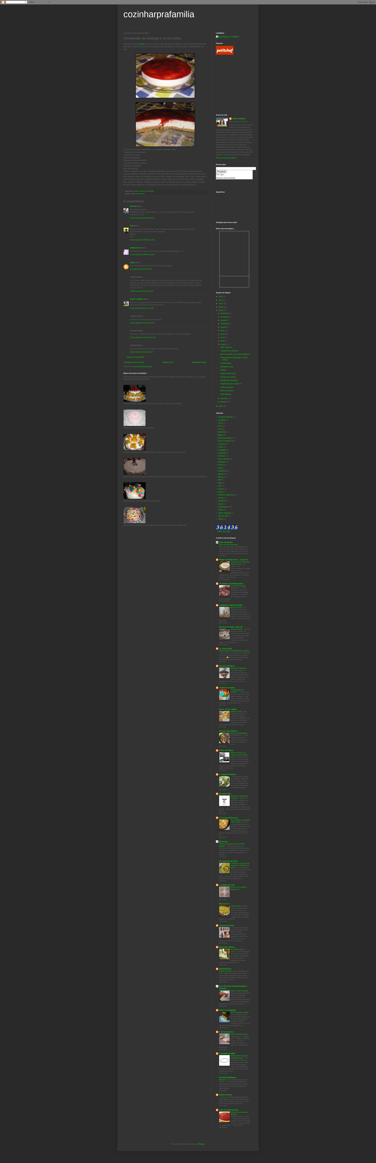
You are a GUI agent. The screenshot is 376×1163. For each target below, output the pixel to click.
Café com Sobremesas (228, 1110)
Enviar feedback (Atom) (142, 367)
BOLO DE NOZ (236, 607)
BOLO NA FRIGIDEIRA (239, 733)
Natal (220, 483)
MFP (220, 480)
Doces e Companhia (227, 1010)
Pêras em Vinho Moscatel (228, 544)
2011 (221, 303)
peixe (220, 492)
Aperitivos (222, 420)
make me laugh (224, 531)
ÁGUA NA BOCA (226, 750)
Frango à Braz (236, 906)
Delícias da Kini (225, 1095)
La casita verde (225, 649)
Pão (219, 486)
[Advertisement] (229, 71)
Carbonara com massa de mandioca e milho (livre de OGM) (240, 865)
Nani (142, 44)
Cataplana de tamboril (229, 351)
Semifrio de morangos (229, 380)
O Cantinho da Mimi (227, 1053)
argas (132, 262)
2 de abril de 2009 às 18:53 (141, 269)
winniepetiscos (225, 969)
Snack (220, 504)
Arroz (220, 423)
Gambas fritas (225, 363)
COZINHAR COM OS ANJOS (230, 605)
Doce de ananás (237, 629)
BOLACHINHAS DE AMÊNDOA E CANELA (234, 651)
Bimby (220, 435)
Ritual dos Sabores (227, 947)
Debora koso (135, 248)
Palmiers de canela (228, 377)
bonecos (221, 444)
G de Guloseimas (226, 1032)
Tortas (220, 519)
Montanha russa (226, 367)
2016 (221, 297)
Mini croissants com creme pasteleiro (235, 354)
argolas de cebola (225, 971)
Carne (220, 447)
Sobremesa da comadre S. (231, 384)
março (223, 344)
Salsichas (222, 501)
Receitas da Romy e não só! (230, 627)
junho (223, 334)
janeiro (224, 402)
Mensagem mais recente (134, 362)
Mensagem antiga (199, 362)
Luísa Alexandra (226, 542)
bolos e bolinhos (224, 441)
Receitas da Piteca (227, 666)
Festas (220, 465)
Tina (132, 226)
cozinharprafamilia (158, 14)
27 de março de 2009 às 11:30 (142, 255)
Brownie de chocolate (238, 586)
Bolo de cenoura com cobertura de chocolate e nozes (239, 755)
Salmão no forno (237, 711)
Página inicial (167, 362)
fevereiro (224, 398)
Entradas (221, 462)
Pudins (221, 498)
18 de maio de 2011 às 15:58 (141, 291)
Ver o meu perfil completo (226, 158)
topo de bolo (223, 516)
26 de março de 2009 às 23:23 (142, 218)
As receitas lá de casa (228, 818)
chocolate (222, 453)
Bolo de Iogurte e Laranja (240, 1012)
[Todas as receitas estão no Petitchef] (225, 54)
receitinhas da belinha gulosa (231, 584)
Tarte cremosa (226, 347)
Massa (220, 477)
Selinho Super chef (228, 373)
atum (220, 426)
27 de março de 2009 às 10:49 (142, 240)
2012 (221, 300)
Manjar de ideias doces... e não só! (233, 560)
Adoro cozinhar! (136, 299)
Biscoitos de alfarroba (238, 668)
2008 (221, 406)
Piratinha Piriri (225, 794)
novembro (225, 317)
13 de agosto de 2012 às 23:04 (142, 323)
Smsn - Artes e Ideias (228, 709)
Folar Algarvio (225, 394)
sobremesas (140, 193)
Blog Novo (223, 1080)
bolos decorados (224, 438)
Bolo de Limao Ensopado (240, 991)
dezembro (225, 313)
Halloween (222, 471)
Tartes (220, 510)
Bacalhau (222, 432)
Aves (220, 429)
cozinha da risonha (227, 688)
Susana (133, 206)
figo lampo (223, 842)
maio (223, 337)
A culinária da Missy (227, 774)
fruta (220, 468)
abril (223, 341)
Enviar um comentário (136, 357)
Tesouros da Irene (226, 925)
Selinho (223, 370)
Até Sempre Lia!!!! (237, 949)
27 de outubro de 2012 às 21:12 (143, 337)
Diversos (221, 456)
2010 (221, 307)
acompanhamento (225, 417)
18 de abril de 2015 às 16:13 (141, 352)
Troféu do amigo (226, 387)
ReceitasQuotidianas (227, 1077)
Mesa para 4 (224, 904)
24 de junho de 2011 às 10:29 (142, 308)
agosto (223, 327)
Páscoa (221, 489)
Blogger (202, 1144)
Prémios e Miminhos (226, 495)
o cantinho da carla (227, 885)
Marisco (221, 474)
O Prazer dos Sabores (228, 731)
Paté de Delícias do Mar (239, 1034)
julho (223, 331)
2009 (221, 310)
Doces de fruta (224, 459)
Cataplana (222, 450)
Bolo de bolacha (226, 391)
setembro (225, 324)
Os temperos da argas (228, 861)
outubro (224, 320)
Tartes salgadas (224, 513)
